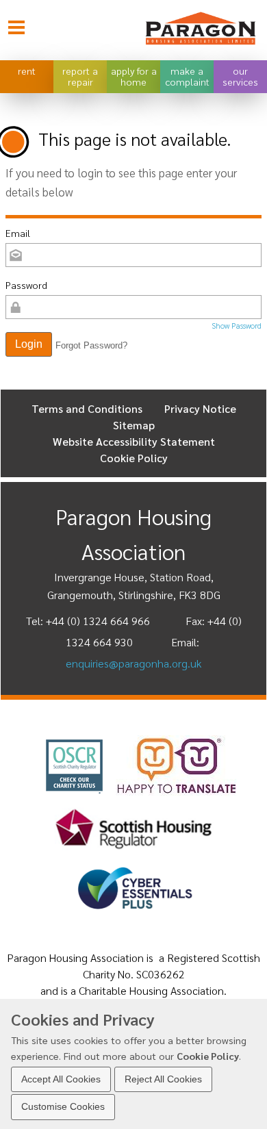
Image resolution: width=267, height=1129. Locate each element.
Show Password (237, 325)
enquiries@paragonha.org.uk (133, 663)
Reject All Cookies (163, 1079)
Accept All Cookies (61, 1079)
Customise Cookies (63, 1106)
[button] (28, 344)
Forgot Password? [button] (91, 345)
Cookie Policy (208, 1056)
